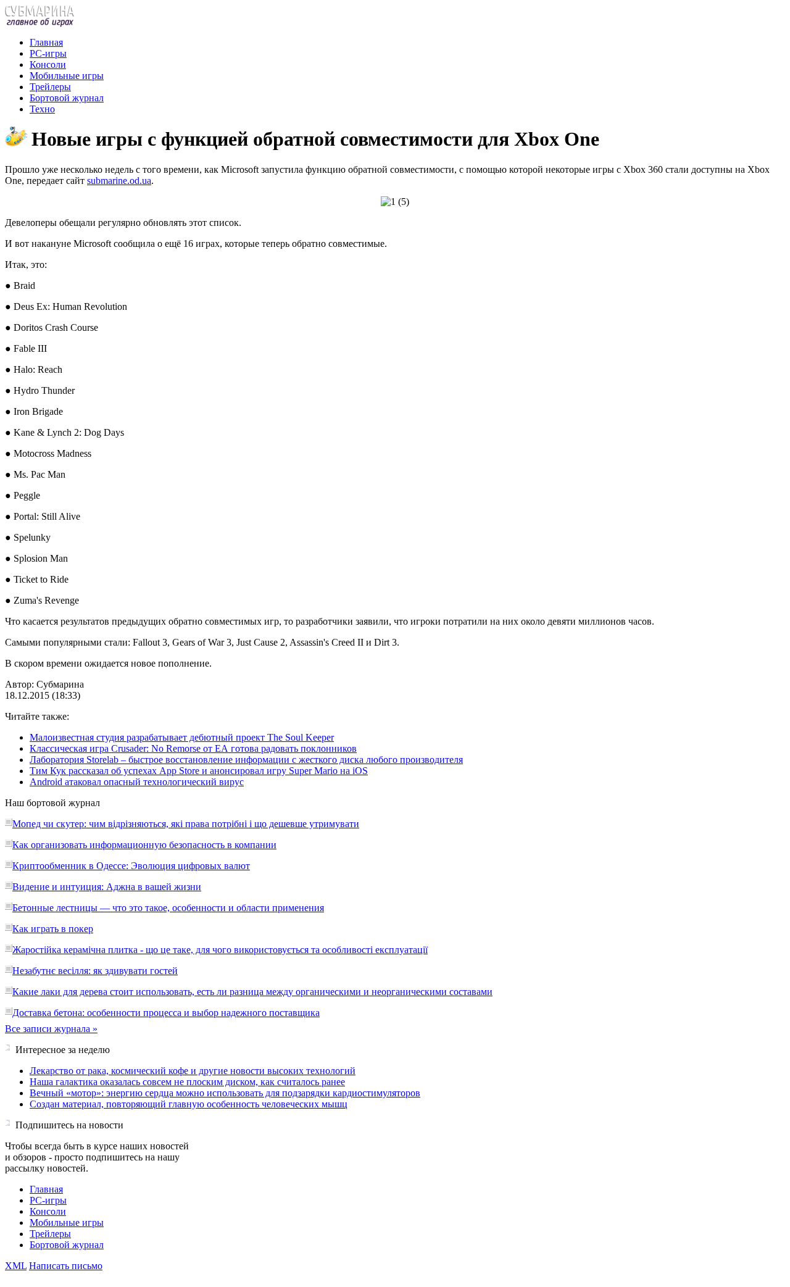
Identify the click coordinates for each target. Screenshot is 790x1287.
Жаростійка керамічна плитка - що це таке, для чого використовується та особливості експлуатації (220, 949)
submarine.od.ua (119, 180)
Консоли (48, 64)
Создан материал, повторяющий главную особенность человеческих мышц (188, 1104)
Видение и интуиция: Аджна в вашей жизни (106, 886)
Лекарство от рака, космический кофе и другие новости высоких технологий (193, 1070)
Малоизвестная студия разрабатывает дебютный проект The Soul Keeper (182, 737)
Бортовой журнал (67, 98)
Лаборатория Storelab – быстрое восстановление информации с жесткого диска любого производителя (246, 759)
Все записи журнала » (51, 1028)
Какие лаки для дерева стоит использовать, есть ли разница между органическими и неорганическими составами (252, 991)
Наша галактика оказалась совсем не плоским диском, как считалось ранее (187, 1082)
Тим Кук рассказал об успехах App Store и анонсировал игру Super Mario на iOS (199, 770)
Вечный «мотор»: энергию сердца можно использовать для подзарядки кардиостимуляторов (225, 1093)
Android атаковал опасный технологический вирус (137, 782)
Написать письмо (65, 1265)
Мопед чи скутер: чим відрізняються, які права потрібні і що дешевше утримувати (185, 823)
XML (16, 1265)
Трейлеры (50, 86)
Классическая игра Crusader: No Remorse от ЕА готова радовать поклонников (193, 748)
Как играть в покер (52, 928)
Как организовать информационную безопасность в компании (144, 844)
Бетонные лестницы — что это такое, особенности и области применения (168, 907)
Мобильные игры (67, 75)
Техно (42, 109)
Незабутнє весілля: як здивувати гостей (95, 970)
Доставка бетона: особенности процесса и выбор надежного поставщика (166, 1012)
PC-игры (48, 53)
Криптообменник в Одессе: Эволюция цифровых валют (131, 865)
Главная (46, 42)
